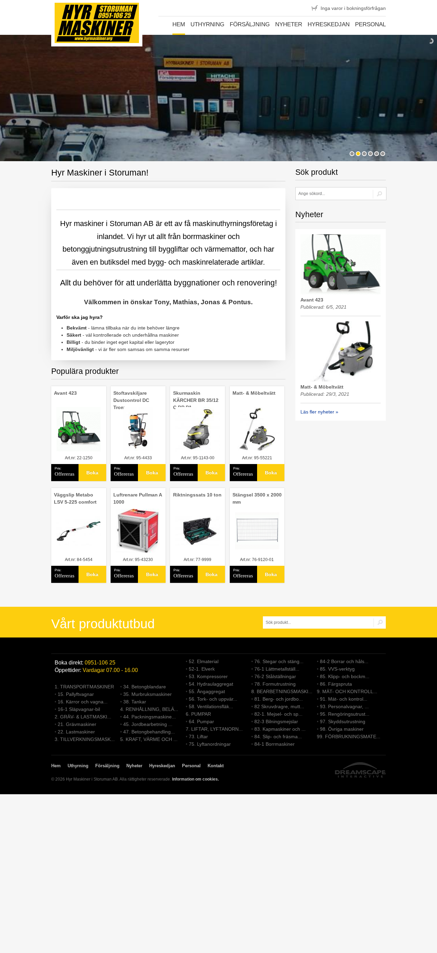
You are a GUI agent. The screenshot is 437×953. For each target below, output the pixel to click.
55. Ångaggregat (207, 691)
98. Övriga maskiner (342, 729)
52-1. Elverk (202, 669)
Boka (92, 472)
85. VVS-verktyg (337, 669)
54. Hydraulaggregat (211, 684)
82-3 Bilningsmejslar (276, 721)
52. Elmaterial (203, 661)
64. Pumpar (201, 721)
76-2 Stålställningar (275, 676)
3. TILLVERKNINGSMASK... (85, 739)
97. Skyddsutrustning (342, 721)
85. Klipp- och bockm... (344, 676)
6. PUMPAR (198, 714)
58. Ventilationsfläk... (211, 706)
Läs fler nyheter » (319, 412)
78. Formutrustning (275, 684)
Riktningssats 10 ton (197, 494)
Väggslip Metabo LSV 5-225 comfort (75, 498)
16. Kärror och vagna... (83, 701)
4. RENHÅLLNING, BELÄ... (149, 709)
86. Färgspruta (336, 684)
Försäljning (250, 24)
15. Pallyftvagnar (76, 694)
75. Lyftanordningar (210, 744)
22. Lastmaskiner (76, 731)
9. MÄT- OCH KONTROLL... (347, 691)
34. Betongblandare (144, 686)
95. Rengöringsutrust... (344, 714)
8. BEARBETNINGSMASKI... (281, 691)
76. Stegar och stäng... (279, 661)
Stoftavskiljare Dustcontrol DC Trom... (131, 400)
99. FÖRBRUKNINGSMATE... (348, 736)
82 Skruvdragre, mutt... (279, 706)
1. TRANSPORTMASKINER (84, 686)
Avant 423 (65, 393)
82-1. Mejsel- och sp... (278, 714)
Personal (370, 24)
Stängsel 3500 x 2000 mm (257, 498)
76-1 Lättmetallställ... (276, 669)
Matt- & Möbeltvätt (254, 393)
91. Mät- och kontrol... (343, 699)
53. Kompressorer (208, 676)
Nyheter (288, 24)
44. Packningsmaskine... (149, 716)
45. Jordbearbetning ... (147, 724)
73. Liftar (198, 736)
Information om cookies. (195, 779)
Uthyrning (207, 24)
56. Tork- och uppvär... (213, 699)
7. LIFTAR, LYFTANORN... (214, 729)
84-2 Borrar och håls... (344, 661)
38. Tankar (134, 701)
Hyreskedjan (329, 24)
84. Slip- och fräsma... (278, 736)
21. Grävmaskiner (77, 724)
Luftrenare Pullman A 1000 (137, 498)
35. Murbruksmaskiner (147, 694)
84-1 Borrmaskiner (274, 744)
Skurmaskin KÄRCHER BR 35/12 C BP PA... (195, 400)
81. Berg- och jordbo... (278, 699)
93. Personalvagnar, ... (344, 706)
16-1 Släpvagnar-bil (79, 709)
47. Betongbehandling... (149, 731)
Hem (178, 24)
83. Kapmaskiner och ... (280, 729)
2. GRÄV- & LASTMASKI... (83, 716)
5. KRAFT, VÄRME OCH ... (149, 739)
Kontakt (216, 765)
